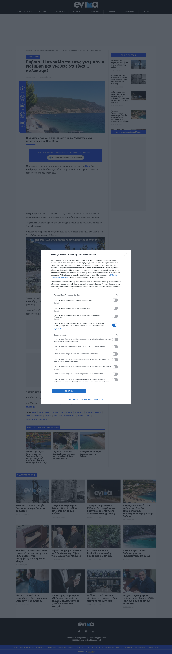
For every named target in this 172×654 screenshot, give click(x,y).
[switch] (115, 300)
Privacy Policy (99, 399)
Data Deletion (73, 399)
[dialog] (86, 327)
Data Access (86, 399)
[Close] (126, 255)
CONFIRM (69, 391)
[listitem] (86, 295)
